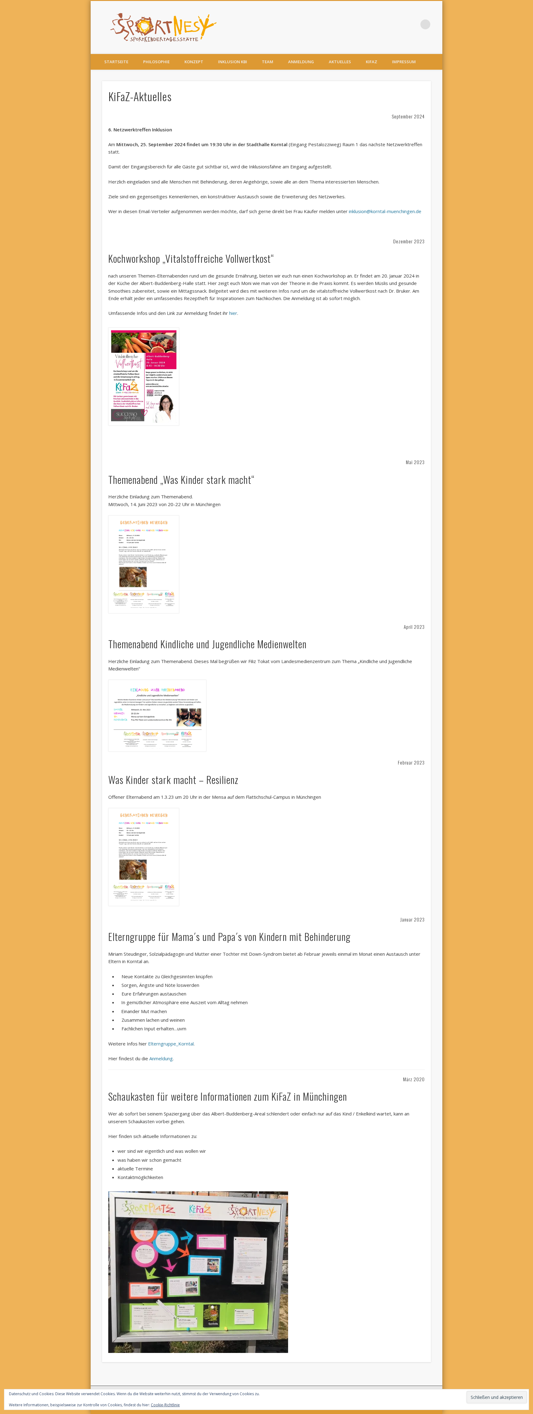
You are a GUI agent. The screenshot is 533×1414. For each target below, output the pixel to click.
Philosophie (156, 61)
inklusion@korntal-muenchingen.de (385, 211)
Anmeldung (301, 61)
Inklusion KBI (232, 61)
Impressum (404, 61)
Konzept (193, 61)
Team (267, 61)
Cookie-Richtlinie (165, 1405)
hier (233, 313)
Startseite (116, 61)
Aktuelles (340, 61)
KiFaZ (371, 61)
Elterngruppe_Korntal (171, 1044)
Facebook (413, 24)
